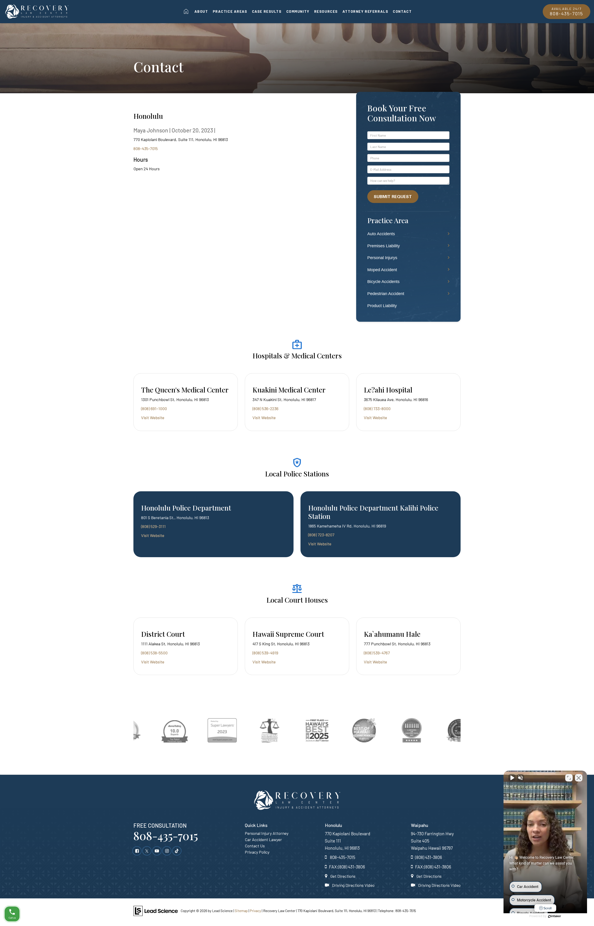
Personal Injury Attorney (266, 833)
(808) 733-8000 (377, 408)
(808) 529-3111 (153, 526)
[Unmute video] (512, 777)
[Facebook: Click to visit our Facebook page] (137, 850)
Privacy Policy (257, 852)
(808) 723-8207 (321, 534)
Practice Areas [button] (230, 11)
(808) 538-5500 (154, 652)
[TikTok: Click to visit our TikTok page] (176, 850)
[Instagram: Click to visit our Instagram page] (166, 850)
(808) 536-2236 (265, 408)
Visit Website (152, 417)
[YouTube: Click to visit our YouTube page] (156, 850)
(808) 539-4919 (265, 652)
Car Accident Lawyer (263, 839)
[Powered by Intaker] (555, 916)
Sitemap (241, 911)
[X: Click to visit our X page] (147, 850)
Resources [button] (326, 11)
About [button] (201, 11)
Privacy (255, 911)
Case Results (267, 11)
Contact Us (255, 845)
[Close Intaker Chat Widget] (578, 777)
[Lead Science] (155, 910)
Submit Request (393, 196)
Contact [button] (402, 11)
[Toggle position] (569, 777)
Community (298, 11)
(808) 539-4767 (377, 652)
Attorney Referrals (365, 11)
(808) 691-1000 (154, 408)
